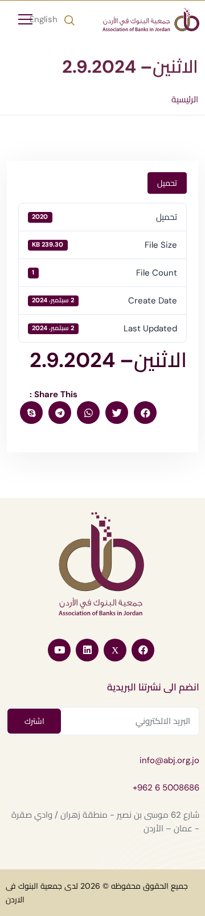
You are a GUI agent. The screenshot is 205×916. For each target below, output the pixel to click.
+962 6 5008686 (166, 787)
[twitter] (116, 412)
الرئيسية (184, 99)
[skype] (31, 412)
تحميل (167, 183)
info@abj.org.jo (169, 760)
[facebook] (145, 412)
